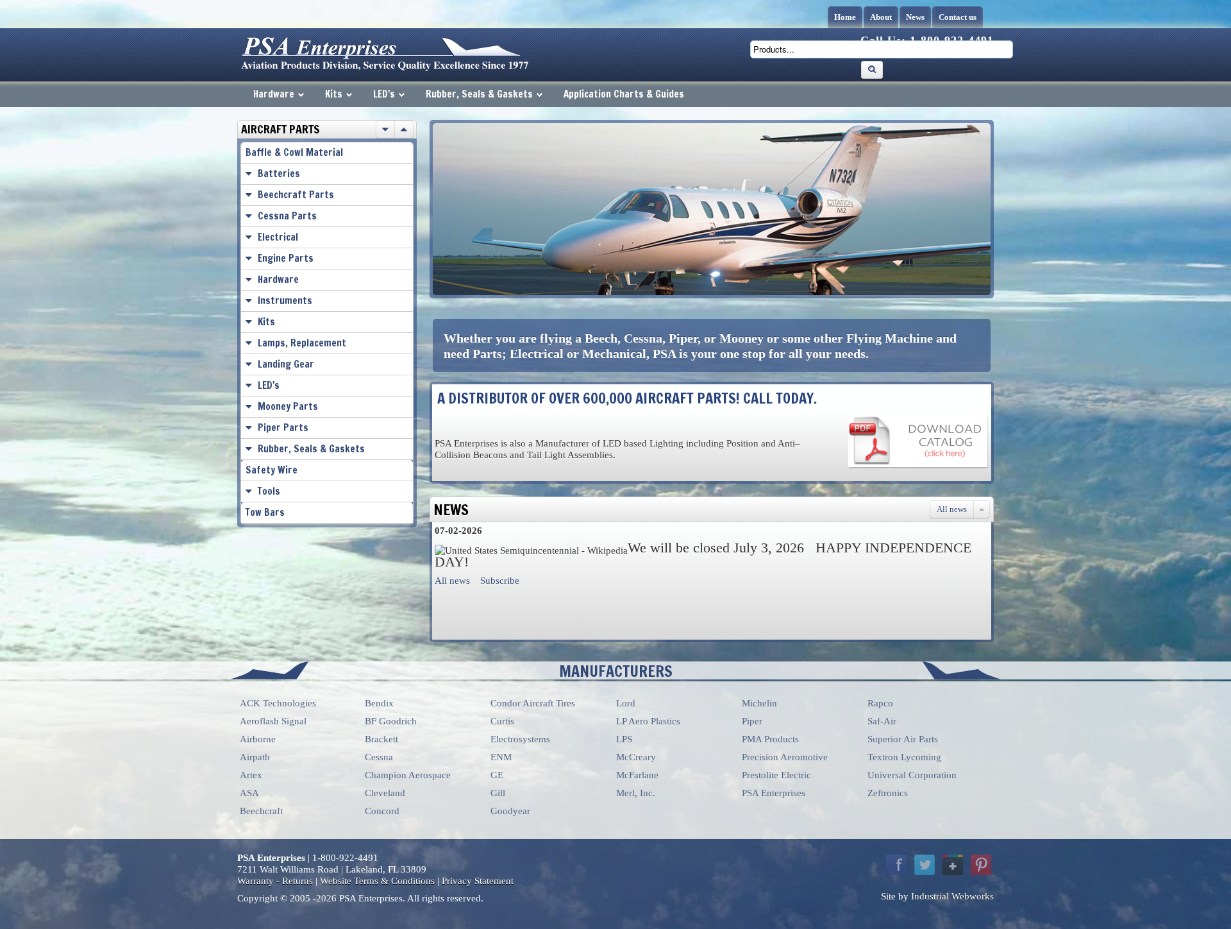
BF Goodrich (391, 721)
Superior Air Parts (902, 739)
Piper (752, 721)
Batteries (279, 173)
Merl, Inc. (635, 793)
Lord (625, 703)
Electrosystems (520, 739)
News (915, 17)
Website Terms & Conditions (377, 881)
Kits (333, 94)
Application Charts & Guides (624, 94)
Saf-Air (881, 721)
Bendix (379, 703)
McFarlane (637, 775)
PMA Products (770, 739)
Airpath (255, 757)
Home (845, 17)
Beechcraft (261, 811)
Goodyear (510, 811)
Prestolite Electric (776, 775)
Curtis (502, 721)
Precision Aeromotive (785, 757)
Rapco (880, 703)
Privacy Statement (478, 881)
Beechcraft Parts (296, 194)
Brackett (381, 739)
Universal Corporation (912, 775)
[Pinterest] (981, 865)
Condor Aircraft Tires (532, 703)
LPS (624, 739)
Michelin (759, 703)
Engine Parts (286, 258)
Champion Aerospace (408, 775)
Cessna (379, 757)
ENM (501, 757)
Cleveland (385, 793)
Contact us (957, 17)
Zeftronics (887, 793)
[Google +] (952, 865)
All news (952, 509)
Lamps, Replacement (302, 343)
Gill (497, 793)
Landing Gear (286, 364)
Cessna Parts (287, 216)
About (881, 17)
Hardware (273, 94)
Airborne (258, 739)
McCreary (636, 757)
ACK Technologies (278, 703)
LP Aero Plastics (648, 721)
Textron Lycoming (904, 757)
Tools (269, 491)
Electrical (278, 237)
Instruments (285, 300)
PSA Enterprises (773, 793)
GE (496, 775)
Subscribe (499, 580)
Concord (382, 811)
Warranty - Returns (275, 881)
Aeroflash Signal (273, 721)
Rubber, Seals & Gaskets (479, 94)
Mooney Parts (288, 406)
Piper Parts (283, 427)
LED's (384, 94)
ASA (249, 793)
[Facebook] (896, 865)
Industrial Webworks (952, 896)
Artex (251, 775)
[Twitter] (924, 865)
